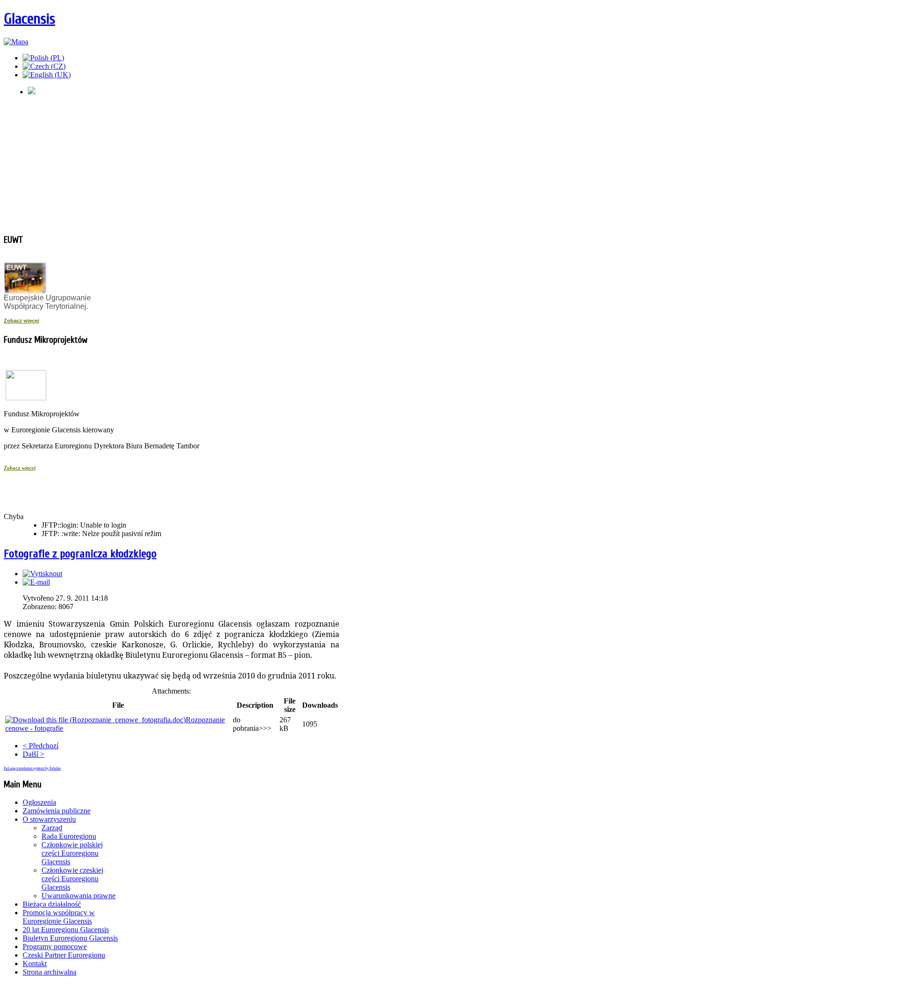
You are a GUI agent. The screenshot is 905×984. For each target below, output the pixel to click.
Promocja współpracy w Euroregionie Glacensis (59, 917)
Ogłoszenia (39, 802)
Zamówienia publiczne (56, 811)
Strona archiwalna (49, 972)
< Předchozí (40, 746)
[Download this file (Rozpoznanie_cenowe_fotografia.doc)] (95, 720)
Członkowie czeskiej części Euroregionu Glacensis (72, 878)
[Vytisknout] (42, 574)
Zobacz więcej (21, 320)
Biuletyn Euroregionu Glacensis (70, 938)
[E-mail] (36, 582)
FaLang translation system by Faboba (32, 768)
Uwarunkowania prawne (78, 896)
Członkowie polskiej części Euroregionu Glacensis (72, 853)
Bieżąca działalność (52, 904)
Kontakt (35, 963)
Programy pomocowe (55, 947)
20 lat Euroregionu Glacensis (66, 930)
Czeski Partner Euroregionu (64, 955)
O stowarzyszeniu (49, 819)
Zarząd (51, 828)
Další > (33, 754)
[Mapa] (16, 42)
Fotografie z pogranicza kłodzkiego (80, 553)
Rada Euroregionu (68, 836)
